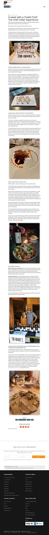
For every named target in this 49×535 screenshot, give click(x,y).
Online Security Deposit (30, 514)
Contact (9, 2)
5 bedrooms (6, 486)
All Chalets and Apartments (9, 477)
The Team (27, 503)
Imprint (23, 532)
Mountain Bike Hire (8, 508)
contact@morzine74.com (14, 367)
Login (5, 2)
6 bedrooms (6, 488)
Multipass (6, 506)
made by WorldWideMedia (31, 532)
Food (32, 419)
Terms (19, 532)
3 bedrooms (6, 481)
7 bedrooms (6, 490)
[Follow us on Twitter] (26, 520)
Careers (27, 506)
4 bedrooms (6, 484)
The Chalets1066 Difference (30, 501)
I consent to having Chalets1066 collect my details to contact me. (19, 459)
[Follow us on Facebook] (25, 520)
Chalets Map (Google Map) (9, 493)
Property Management (29, 512)
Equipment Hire (28, 484)
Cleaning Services (29, 477)
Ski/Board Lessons (29, 490)
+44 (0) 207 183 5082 (8, 0)
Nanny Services (28, 486)
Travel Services (28, 488)
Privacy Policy (14, 532)
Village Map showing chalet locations (11, 495)
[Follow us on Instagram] (27, 520)
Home (5, 532)
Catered (28, 419)
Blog (16, 419)
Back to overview (13, 428)
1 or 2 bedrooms (7, 479)
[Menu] (44, 6)
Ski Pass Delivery (28, 481)
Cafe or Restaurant (22, 419)
